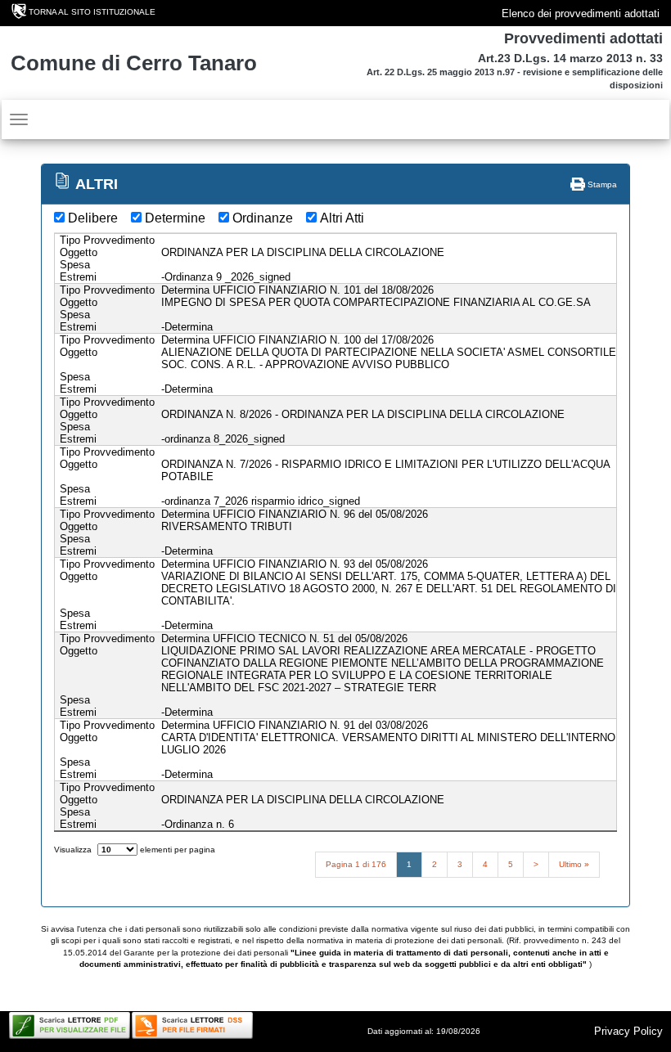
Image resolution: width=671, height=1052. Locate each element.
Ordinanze (262, 218)
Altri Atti (342, 218)
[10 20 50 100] (117, 849)
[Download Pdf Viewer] (69, 1025)
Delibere (93, 218)
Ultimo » (574, 864)
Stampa (601, 184)
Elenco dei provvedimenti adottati (581, 13)
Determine (175, 218)
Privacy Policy (628, 1031)
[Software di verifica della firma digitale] (192, 1025)
